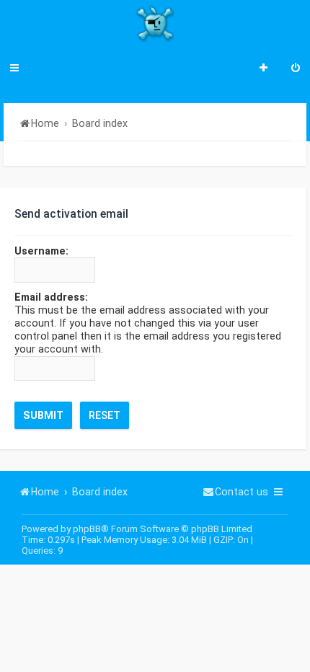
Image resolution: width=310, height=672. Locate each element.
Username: (41, 251)
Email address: (51, 297)
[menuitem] (295, 69)
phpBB (87, 528)
